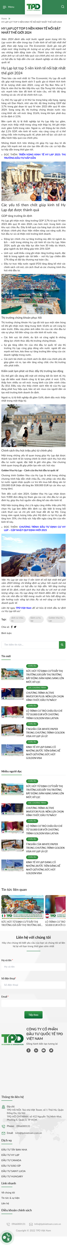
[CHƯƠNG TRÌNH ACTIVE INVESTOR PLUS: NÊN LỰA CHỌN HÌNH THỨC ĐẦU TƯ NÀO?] (12, 694)
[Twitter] (15, 627)
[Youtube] (44, 1050)
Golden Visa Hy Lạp (56, 619)
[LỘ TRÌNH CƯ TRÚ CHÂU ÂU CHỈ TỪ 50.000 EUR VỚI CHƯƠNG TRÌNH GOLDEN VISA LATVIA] (12, 712)
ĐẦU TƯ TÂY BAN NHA (14, 1150)
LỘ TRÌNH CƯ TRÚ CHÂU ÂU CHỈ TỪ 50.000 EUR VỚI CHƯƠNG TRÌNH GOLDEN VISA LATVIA (44, 714)
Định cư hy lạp (36, 619)
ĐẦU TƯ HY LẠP (10, 1155)
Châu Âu (32, 666)
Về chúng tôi (8, 1193)
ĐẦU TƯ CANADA (11, 1160)
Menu (11, 7)
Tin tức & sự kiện (10, 1198)
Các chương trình (37, 688)
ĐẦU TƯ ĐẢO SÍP (11, 1166)
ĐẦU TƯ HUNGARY (12, 1176)
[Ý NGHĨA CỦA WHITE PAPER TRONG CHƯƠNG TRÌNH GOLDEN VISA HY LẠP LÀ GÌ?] (12, 730)
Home (4, 18)
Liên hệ (5, 1203)
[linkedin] (36, 1050)
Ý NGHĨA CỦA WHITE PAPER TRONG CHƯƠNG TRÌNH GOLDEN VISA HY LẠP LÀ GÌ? (45, 733)
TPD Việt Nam (23, 608)
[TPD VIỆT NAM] (33, 7)
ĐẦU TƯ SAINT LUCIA (13, 1171)
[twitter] (51, 1050)
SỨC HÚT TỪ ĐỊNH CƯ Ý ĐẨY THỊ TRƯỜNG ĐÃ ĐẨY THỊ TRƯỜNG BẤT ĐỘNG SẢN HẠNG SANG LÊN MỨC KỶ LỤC (21, 923)
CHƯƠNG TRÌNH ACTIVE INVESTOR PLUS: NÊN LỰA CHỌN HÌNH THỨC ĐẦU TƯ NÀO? (45, 696)
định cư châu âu (17, 619)
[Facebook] (12, 627)
